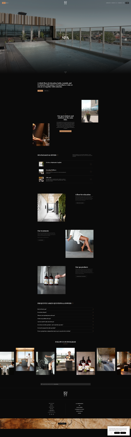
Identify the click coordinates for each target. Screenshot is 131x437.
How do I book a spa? (42, 309)
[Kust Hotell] (65, 3)
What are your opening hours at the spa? (46, 315)
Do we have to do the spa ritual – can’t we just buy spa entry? (50, 324)
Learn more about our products (81, 276)
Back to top (69, 423)
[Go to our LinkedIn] (51, 414)
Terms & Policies (56, 384)
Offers (79, 413)
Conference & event (79, 409)
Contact (51, 404)
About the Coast (51, 403)
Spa (79, 405)
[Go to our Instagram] (53, 414)
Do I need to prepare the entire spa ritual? (46, 328)
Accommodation (79, 403)
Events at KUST (79, 411)
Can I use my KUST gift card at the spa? (46, 321)
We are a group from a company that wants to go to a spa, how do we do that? (54, 331)
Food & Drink (79, 407)
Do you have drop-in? (42, 312)
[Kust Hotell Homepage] (65, 393)
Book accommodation (62, 423)
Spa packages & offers (47, 155)
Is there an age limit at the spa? (44, 318)
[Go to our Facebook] (49, 414)
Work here (51, 408)
